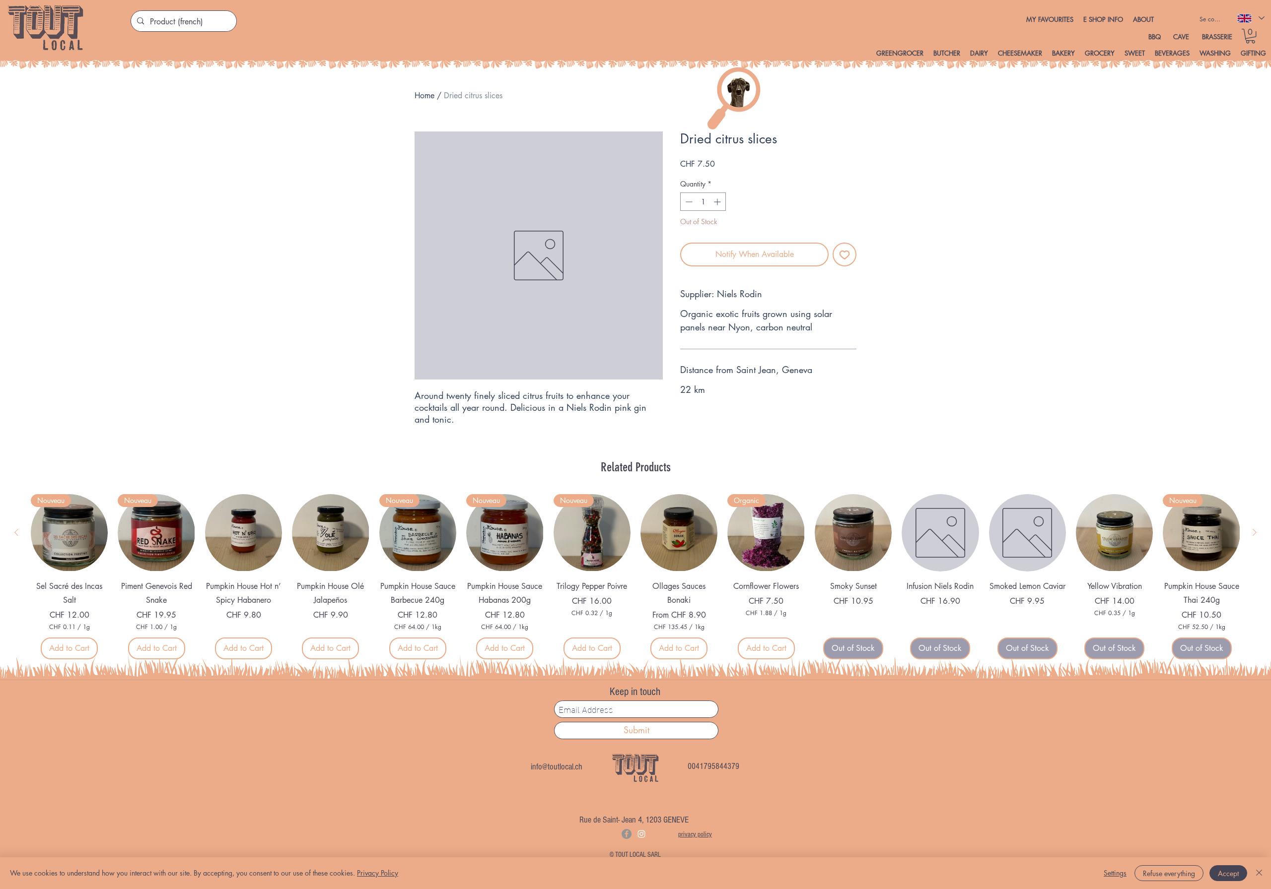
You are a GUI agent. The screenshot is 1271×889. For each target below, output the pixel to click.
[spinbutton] (703, 201)
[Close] (1259, 873)
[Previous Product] (16, 532)
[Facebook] (627, 834)
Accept (1228, 873)
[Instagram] (641, 834)
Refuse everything (1169, 873)
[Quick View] (243, 532)
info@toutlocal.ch (556, 767)
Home (424, 95)
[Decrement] (688, 201)
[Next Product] (1255, 532)
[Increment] (718, 201)
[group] (635, 576)
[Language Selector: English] (1250, 18)
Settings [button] (1115, 873)
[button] (1103, 19)
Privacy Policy (377, 873)
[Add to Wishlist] (844, 254)
